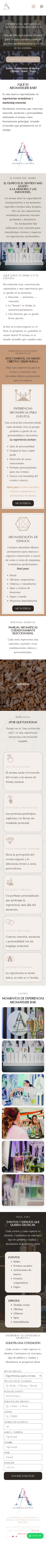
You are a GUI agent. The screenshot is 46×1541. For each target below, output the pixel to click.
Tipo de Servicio (13, 1371)
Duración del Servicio (16, 1402)
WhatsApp (37, 1536)
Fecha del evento (13, 1391)
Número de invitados (16, 1422)
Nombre (8, 1442)
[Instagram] (41, 6)
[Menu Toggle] (33, 6)
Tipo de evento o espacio (18, 1381)
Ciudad (8, 1412)
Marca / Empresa (13, 1432)
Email (7, 1453)
